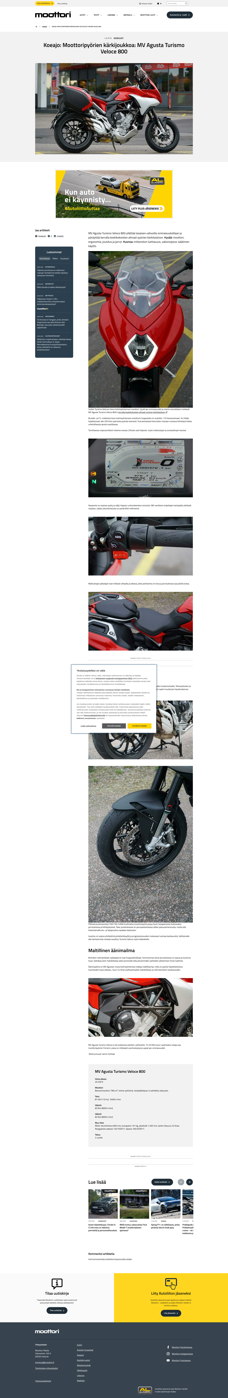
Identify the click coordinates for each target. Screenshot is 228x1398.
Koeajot (80, 1355)
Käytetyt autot (83, 1360)
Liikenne (80, 1375)
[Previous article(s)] (181, 1182)
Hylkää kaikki (114, 726)
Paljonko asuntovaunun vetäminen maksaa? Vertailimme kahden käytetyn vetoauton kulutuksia (52, 273)
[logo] (53, 16)
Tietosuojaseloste (43, 1381)
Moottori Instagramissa (182, 1353)
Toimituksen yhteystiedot (46, 1368)
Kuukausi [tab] (64, 258)
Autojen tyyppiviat (85, 1350)
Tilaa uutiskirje (62, 3)
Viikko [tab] (55, 258)
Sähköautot (82, 1370)
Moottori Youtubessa (181, 1360)
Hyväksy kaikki (139, 726)
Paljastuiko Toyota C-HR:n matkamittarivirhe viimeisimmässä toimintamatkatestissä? (51, 302)
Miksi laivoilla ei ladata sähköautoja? (51, 287)
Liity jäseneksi (169, 1313)
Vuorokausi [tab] (45, 258)
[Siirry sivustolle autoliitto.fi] (145, 1390)
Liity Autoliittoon (43, 3)
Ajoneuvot (119, 38)
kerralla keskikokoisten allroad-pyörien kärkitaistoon (141, 412)
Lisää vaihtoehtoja (88, 726)
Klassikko (133, 1221)
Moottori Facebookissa (182, 1347)
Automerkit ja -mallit (178, 14)
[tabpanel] (54, 308)
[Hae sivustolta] (186, 3)
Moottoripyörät (84, 1365)
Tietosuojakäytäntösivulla (94, 716)
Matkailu (81, 1380)
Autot (79, 1345)
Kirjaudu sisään (147, 3)
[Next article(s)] (189, 1182)
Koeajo (44, 26)
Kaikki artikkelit (161, 1182)
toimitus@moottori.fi (44, 1362)
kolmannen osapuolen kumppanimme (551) (114, 679)
